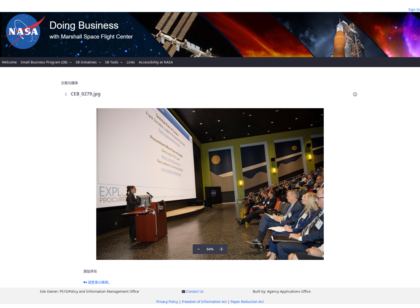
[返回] (66, 94)
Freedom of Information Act (204, 301)
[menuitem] (9, 62)
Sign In (414, 9)
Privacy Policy (167, 301)
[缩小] (198, 249)
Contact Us (195, 291)
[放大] (221, 249)
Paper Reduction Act (247, 301)
